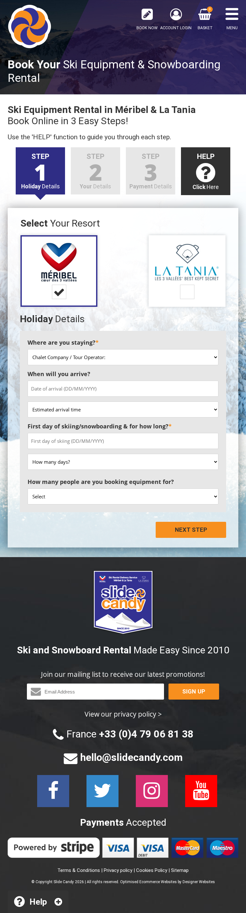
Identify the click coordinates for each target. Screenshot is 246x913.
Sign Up (193, 691)
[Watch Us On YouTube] (201, 791)
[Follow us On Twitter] (102, 791)
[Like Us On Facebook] (53, 791)
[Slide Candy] (29, 26)
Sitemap (180, 870)
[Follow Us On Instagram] (152, 791)
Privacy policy (118, 870)
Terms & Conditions (78, 870)
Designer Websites (199, 882)
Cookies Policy (151, 870)
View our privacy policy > (123, 714)
